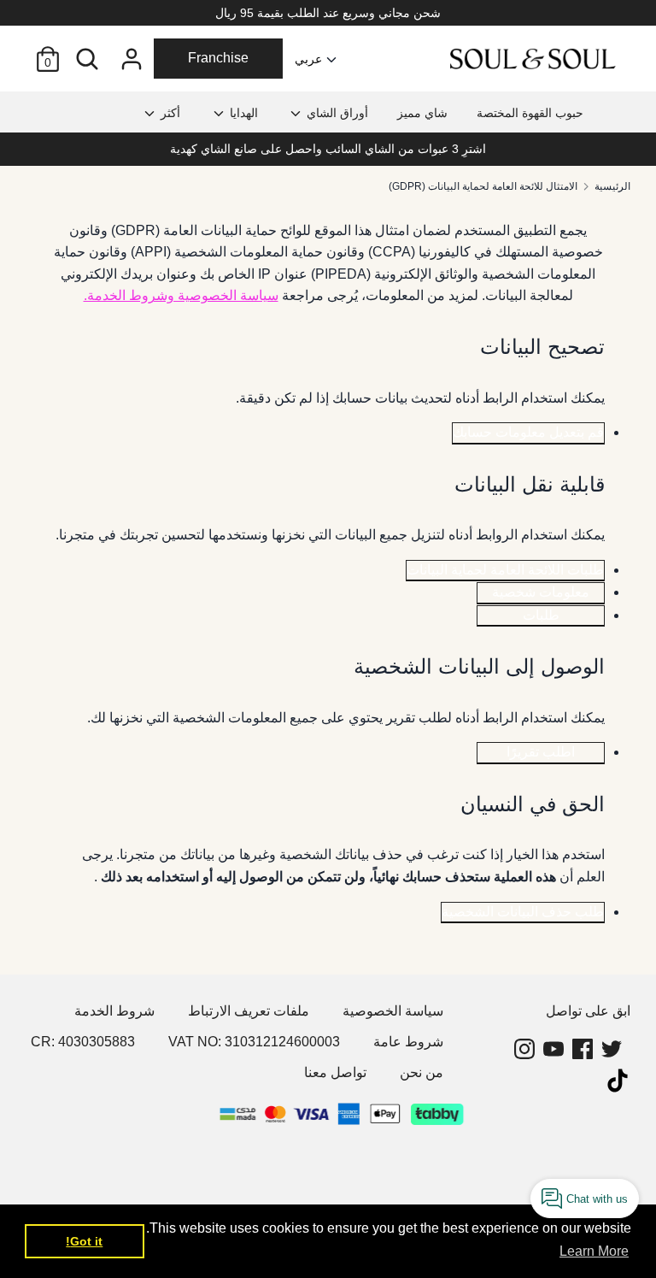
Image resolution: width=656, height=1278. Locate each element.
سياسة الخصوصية (393, 1011)
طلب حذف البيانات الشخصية (523, 911)
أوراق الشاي (335, 113)
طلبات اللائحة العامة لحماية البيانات (505, 569)
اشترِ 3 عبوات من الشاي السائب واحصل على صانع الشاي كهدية (328, 149)
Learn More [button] (594, 1251)
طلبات (541, 615)
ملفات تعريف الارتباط (248, 1011)
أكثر (168, 113)
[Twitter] (613, 1049)
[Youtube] (555, 1049)
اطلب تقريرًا (541, 752)
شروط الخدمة (114, 1011)
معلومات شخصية (540, 592)
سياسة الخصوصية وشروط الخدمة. (181, 295)
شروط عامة (408, 1041)
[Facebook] (584, 1049)
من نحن (421, 1072)
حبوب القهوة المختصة (530, 113)
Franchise (218, 57)
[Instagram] (526, 1049)
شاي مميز (422, 113)
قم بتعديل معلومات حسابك (528, 432)
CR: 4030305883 (83, 1041)
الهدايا (242, 113)
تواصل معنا (335, 1072)
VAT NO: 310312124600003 (254, 1041)
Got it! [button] (84, 1241)
